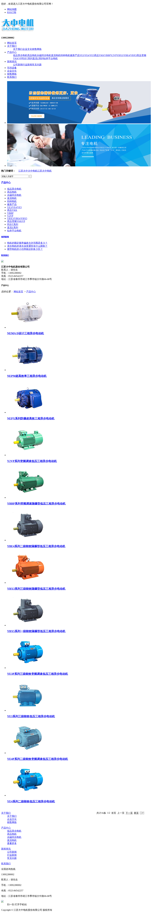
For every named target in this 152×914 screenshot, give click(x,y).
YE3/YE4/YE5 (87, 55)
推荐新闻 (5, 237)
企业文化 (27, 49)
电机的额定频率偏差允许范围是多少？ (27, 243)
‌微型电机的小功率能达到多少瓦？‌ (25, 249)
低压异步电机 (20, 55)
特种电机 (65, 55)
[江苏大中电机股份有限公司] (18, 31)
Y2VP (114, 55)
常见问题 (37, 64)
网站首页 (12, 43)
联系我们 (12, 77)
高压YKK (99, 55)
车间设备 (12, 67)
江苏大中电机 (44, 171)
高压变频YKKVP (16, 221)
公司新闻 (18, 64)
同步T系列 (27, 58)
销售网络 (37, 49)
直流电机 (56, 55)
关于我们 (12, 46)
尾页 (136, 813)
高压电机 (32, 55)
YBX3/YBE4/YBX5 (127, 55)
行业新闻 (27, 64)
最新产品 (75, 55)
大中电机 (32, 171)
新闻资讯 (12, 61)
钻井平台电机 (50, 58)
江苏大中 (23, 171)
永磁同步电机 (44, 55)
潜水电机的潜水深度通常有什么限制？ (27, 246)
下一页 (129, 813)
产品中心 (12, 52)
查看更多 (12, 843)
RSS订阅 (11, 12)
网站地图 (12, 9)
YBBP (107, 55)
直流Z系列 (38, 58)
